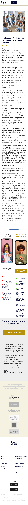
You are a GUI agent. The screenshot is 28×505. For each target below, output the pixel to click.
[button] (23, 2)
